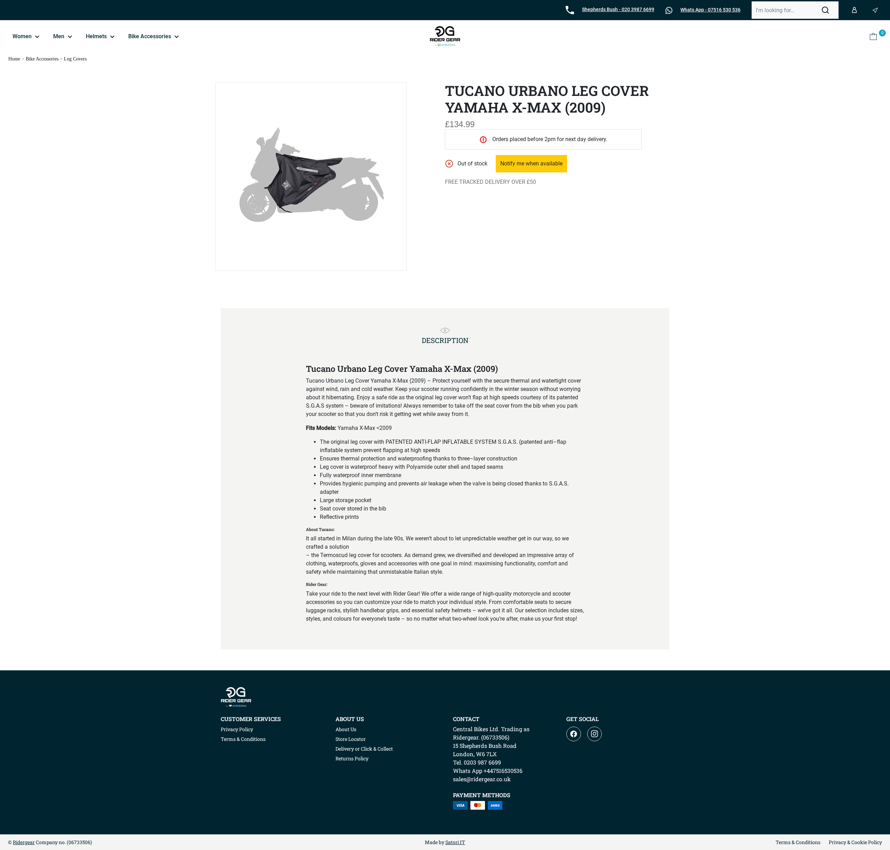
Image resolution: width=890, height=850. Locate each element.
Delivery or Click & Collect (364, 748)
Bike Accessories (42, 59)
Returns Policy (352, 758)
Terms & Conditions (243, 739)
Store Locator (350, 739)
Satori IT (455, 842)
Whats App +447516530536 (488, 770)
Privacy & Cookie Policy (855, 842)
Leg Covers (75, 59)
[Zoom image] (311, 176)
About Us (345, 729)
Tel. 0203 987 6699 (477, 762)
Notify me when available (531, 163)
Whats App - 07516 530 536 (710, 10)
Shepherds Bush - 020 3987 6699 (618, 9)
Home (14, 59)
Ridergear (24, 842)
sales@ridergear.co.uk (482, 779)
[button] (825, 10)
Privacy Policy (237, 729)
